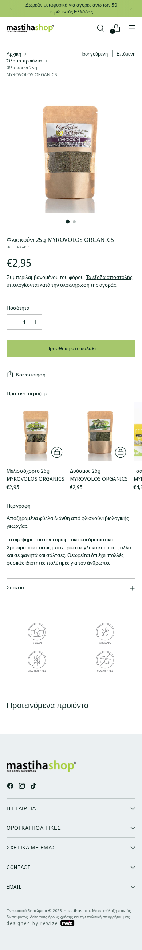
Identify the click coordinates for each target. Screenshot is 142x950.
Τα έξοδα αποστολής (109, 277)
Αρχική (14, 53)
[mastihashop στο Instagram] (22, 786)
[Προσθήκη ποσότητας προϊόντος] (35, 322)
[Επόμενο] (131, 8)
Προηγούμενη (93, 53)
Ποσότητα (18, 307)
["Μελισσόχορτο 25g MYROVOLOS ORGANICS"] (36, 431)
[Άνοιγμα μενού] (131, 27)
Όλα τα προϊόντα (24, 60)
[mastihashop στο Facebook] (11, 786)
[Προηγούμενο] (11, 8)
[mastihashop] (30, 28)
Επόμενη (126, 53)
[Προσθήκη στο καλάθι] (57, 452)
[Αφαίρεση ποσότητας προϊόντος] (13, 322)
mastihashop (77, 910)
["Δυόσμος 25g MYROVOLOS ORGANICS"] (99, 431)
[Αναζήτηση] (100, 27)
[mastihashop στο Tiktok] (34, 786)
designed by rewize (33, 923)
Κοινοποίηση (31, 374)
